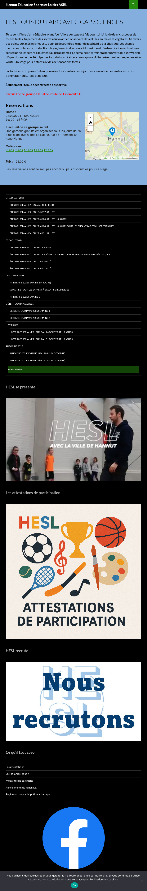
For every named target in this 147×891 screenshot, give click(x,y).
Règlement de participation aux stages (28, 794)
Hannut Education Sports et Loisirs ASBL (36, 4)
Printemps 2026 (15, 275)
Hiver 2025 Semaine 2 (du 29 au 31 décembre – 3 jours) (41, 339)
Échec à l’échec (15, 369)
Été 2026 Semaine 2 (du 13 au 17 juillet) (32, 212)
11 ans (38, 150)
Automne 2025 (14, 346)
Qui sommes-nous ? (17, 773)
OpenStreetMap (119, 158)
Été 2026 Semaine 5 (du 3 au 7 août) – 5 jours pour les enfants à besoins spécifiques (60, 254)
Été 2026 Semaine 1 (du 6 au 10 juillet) (32, 204)
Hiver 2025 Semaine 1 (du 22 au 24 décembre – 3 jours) (41, 332)
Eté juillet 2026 (15, 197)
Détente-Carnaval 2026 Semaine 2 (30, 317)
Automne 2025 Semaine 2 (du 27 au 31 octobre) (37, 360)
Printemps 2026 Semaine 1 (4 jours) (30, 282)
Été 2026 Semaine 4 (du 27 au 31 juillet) (32, 233)
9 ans (19, 150)
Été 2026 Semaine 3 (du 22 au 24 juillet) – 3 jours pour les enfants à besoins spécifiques (62, 226)
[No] (142, 881)
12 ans (48, 150)
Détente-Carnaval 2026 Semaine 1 (30, 310)
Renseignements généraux (21, 787)
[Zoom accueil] (90, 123)
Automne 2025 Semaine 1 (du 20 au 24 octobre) (37, 353)
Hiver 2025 (12, 325)
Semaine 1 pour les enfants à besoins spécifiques (39, 289)
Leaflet (105, 158)
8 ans (10, 150)
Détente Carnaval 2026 (20, 303)
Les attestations (15, 766)
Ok (74, 885)
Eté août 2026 (14, 240)
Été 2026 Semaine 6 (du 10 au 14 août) (31, 261)
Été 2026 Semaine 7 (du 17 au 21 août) (31, 268)
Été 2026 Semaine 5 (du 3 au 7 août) (30, 247)
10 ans (28, 150)
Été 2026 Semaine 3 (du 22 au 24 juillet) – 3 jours (38, 219)
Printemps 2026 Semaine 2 (25, 296)
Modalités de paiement (19, 780)
